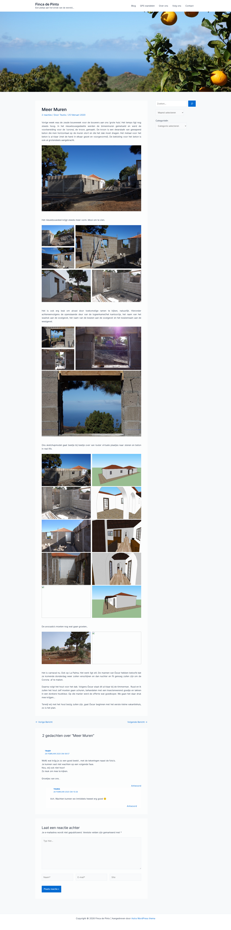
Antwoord (136, 785)
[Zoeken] (192, 104)
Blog (133, 5)
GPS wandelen (147, 5)
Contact (189, 5)
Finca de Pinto (47, 4)
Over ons (163, 5)
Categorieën (162, 120)
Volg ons (176, 5)
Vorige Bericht (44, 722)
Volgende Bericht (137, 722)
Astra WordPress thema (143, 918)
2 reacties (47, 115)
